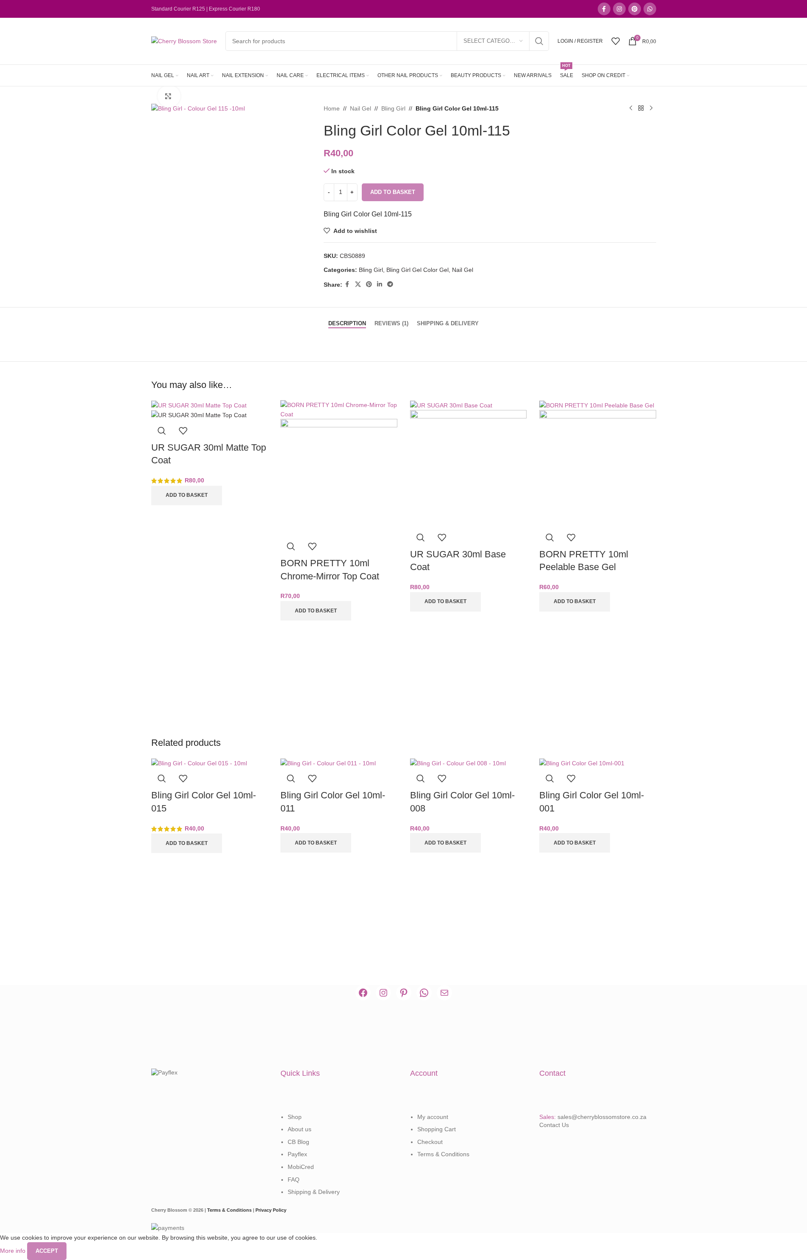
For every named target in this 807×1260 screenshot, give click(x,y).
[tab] (347, 319)
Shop (295, 1116)
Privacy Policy (270, 1210)
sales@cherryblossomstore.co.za (601, 1116)
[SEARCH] (539, 41)
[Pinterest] (403, 992)
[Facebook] (363, 992)
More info (13, 1250)
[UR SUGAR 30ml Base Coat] (451, 405)
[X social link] (357, 284)
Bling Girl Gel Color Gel (417, 269)
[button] (186, 495)
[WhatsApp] (424, 992)
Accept (47, 1251)
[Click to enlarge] (169, 96)
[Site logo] (184, 40)
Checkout (430, 1141)
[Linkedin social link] (379, 284)
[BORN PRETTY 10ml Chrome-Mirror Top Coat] (338, 409)
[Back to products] (641, 108)
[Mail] (444, 992)
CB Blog (298, 1141)
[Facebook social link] (604, 9)
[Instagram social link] (619, 9)
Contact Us (554, 1125)
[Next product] (651, 108)
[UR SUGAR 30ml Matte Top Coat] (199, 405)
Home (332, 108)
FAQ (294, 1179)
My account (432, 1116)
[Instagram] (383, 992)
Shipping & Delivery (314, 1191)
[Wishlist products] (615, 41)
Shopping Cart (436, 1129)
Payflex (297, 1154)
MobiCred (301, 1166)
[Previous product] (631, 108)
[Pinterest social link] (634, 9)
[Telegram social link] (390, 284)
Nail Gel (360, 108)
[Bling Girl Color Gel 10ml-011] (328, 762)
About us (299, 1129)
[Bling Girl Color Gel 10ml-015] (199, 762)
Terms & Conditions (443, 1154)
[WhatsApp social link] (649, 9)
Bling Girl (393, 108)
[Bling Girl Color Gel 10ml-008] (458, 762)
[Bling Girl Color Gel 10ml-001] (581, 762)
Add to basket (392, 192)
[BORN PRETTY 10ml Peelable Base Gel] (596, 405)
